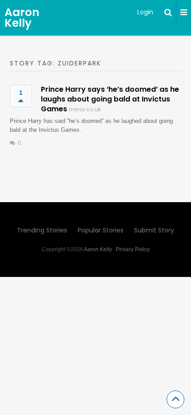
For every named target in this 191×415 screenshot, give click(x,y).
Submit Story (154, 230)
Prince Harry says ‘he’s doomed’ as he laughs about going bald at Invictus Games (110, 99)
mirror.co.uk (85, 109)
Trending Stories (42, 230)
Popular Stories (100, 230)
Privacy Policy (133, 249)
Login (145, 12)
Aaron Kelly (22, 17)
